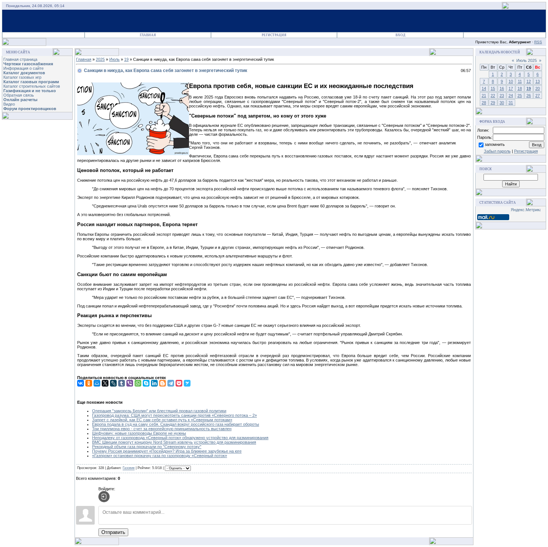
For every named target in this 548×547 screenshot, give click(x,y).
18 (519, 88)
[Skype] (146, 383)
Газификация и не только (29, 90)
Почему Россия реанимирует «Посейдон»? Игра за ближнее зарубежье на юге (167, 451)
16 (502, 88)
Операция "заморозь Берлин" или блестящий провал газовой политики (159, 411)
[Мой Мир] (97, 383)
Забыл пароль (497, 151)
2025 (100, 59)
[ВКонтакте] (80, 383)
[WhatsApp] (138, 383)
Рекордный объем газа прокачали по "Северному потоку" (146, 446)
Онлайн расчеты (20, 99)
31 (510, 102)
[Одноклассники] (88, 383)
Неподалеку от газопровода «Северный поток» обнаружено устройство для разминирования (180, 437)
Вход (400, 35)
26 (528, 95)
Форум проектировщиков (29, 108)
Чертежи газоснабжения (28, 64)
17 (510, 88)
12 (528, 81)
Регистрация (274, 35)
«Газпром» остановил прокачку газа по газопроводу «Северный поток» (159, 455)
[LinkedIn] (154, 383)
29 (493, 102)
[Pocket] (179, 383)
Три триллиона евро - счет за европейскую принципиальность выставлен (162, 428)
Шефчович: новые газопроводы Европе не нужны (139, 433)
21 (484, 95)
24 (510, 95)
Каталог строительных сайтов (31, 86)
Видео (9, 104)
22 (493, 95)
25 (519, 95)
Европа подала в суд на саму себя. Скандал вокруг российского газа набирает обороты (175, 424)
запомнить (495, 144)
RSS (538, 42)
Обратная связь (18, 95)
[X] (105, 383)
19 (126, 59)
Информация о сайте (23, 68)
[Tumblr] (121, 383)
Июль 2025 (526, 60)
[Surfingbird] (187, 383)
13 (537, 81)
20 (537, 88)
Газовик (129, 468)
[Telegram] (170, 383)
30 (502, 102)
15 (493, 88)
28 (484, 102)
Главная (148, 35)
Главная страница (20, 59)
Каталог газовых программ (31, 81)
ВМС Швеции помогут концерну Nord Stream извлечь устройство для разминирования (174, 442)
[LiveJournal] (113, 383)
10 (510, 81)
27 (537, 95)
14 (484, 88)
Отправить (113, 532)
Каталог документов (24, 73)
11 (520, 81)
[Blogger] (162, 383)
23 (502, 95)
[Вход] (104, 496)
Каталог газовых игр (22, 77)
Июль (114, 59)
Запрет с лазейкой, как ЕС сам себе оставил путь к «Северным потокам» (162, 420)
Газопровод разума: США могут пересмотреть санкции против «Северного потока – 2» (174, 415)
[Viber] (129, 383)
